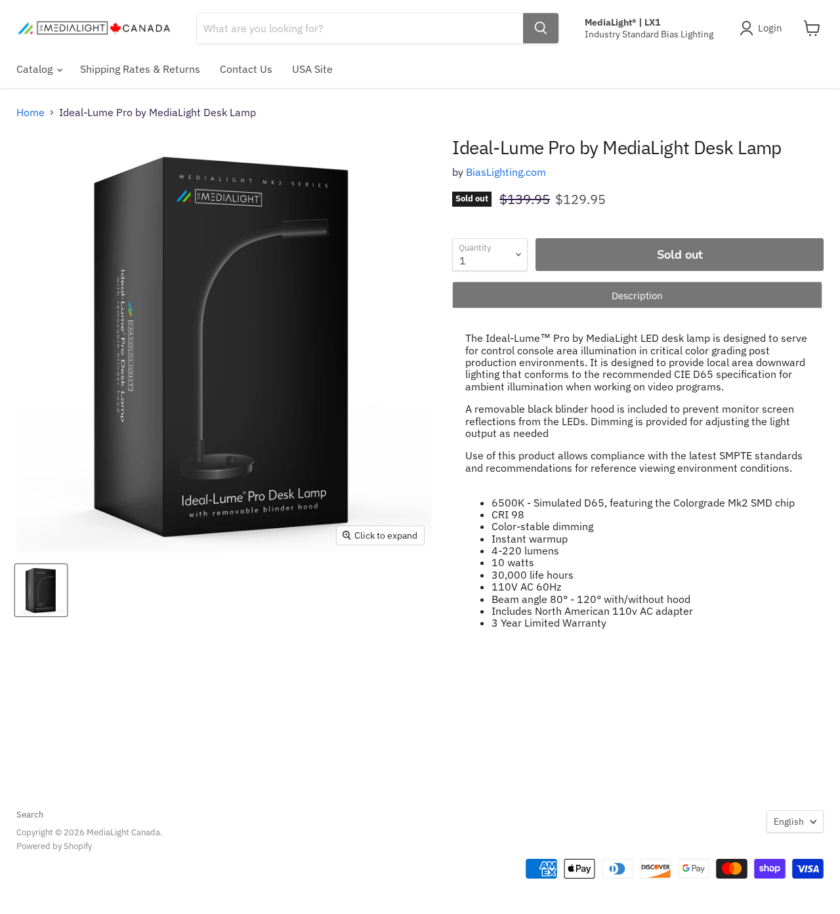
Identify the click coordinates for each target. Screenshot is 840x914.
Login (770, 28)
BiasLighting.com (506, 171)
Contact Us (246, 68)
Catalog (35, 68)
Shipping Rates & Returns (140, 68)
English (789, 821)
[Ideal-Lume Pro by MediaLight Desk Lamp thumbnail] (41, 590)
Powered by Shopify (54, 846)
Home (30, 112)
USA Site (312, 68)
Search (29, 814)
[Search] (540, 28)
